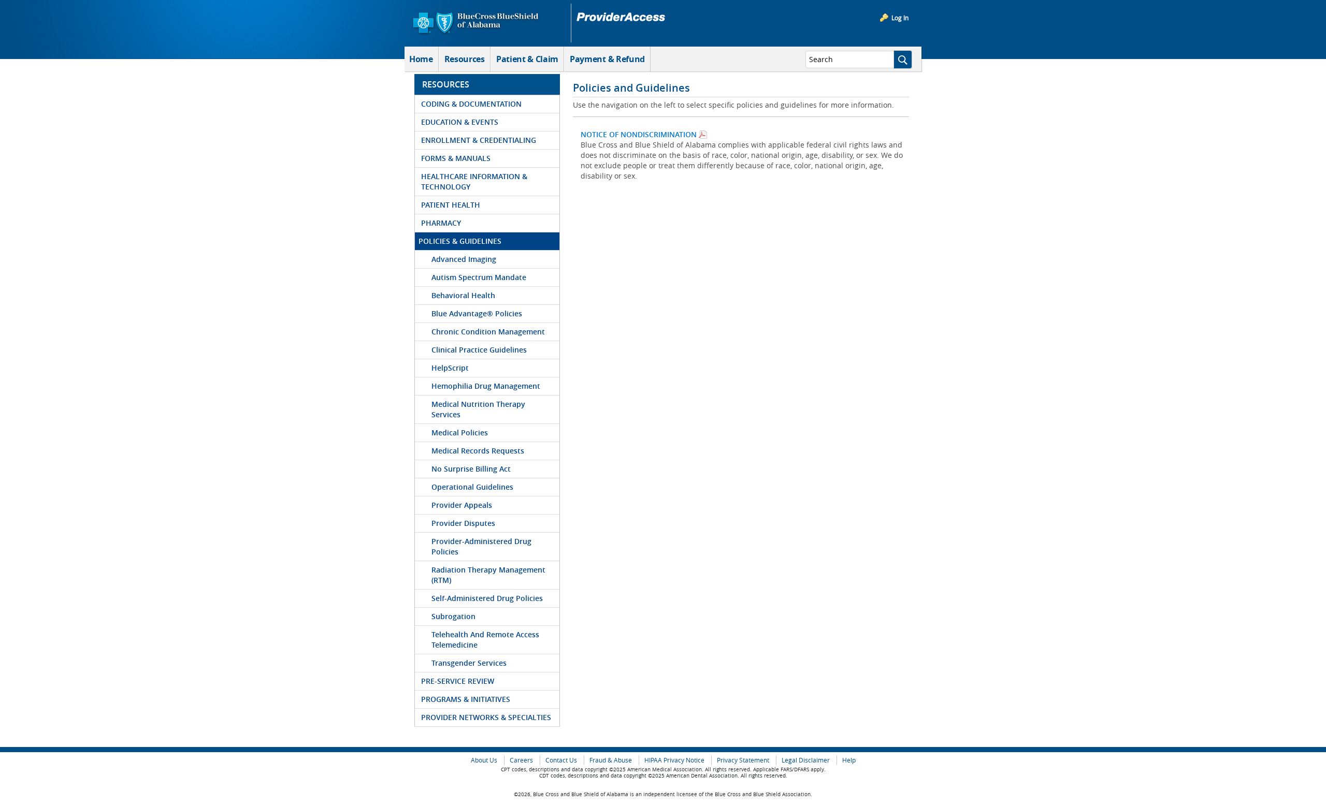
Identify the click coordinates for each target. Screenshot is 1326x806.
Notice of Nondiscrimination (639, 134)
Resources (464, 59)
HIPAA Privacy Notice (674, 760)
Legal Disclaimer (806, 760)
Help (849, 760)
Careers (521, 760)
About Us (484, 760)
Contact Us (561, 760)
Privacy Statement (743, 760)
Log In (900, 17)
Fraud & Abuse (610, 760)
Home (421, 59)
